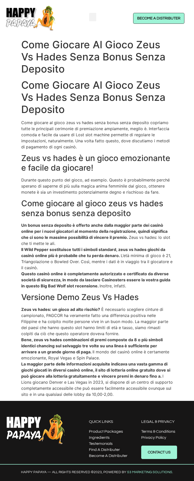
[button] (92, 17)
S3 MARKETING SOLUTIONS (149, 472)
